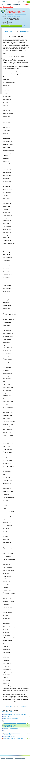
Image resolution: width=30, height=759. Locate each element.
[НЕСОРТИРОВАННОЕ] (13, 16)
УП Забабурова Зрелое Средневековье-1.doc (15, 723)
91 (27, 738)
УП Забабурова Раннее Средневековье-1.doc (15, 714)
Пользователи (17, 4)
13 (27, 730)
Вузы (2, 4)
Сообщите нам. (18, 12)
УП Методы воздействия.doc (11, 728)
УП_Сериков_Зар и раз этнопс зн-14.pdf (13, 738)
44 (27, 733)
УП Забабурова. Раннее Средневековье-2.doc (10, 726)
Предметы (9, 4)
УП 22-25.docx (7, 716)
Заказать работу (8, 7)
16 (27, 723)
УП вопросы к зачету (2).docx (11, 718)
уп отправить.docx (8, 730)
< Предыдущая (7, 31)
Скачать (11, 25)
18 (27, 714)
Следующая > (24, 31)
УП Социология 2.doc (9, 736)
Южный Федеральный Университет (16, 14)
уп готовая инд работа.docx (10, 720)
